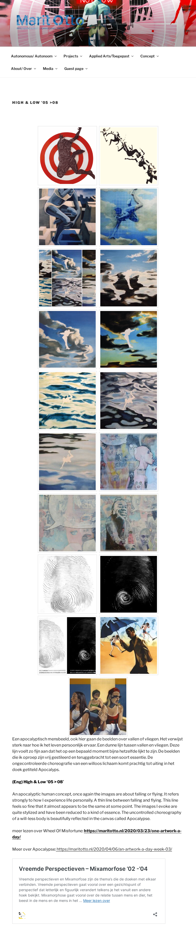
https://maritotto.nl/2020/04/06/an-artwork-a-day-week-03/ (114, 849)
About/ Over (21, 68)
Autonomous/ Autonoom (32, 56)
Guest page (73, 68)
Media (48, 68)
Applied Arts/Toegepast (109, 56)
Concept (147, 56)
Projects (71, 56)
